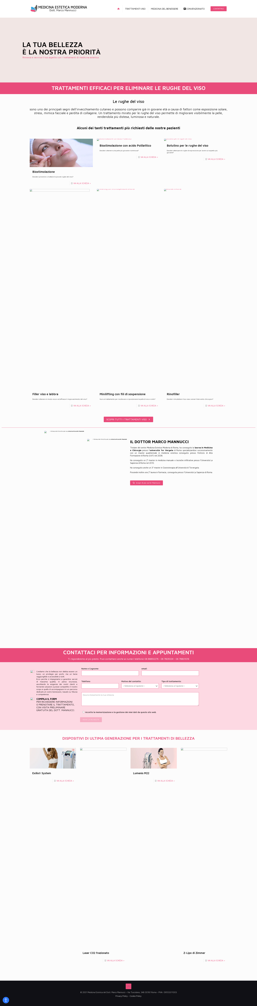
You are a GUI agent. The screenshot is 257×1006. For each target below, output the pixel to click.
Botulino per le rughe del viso (187, 145)
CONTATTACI (218, 8)
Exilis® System (41, 773)
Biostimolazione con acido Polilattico (125, 145)
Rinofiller (173, 394)
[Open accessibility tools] (6, 1000)
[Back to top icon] (128, 986)
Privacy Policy (122, 996)
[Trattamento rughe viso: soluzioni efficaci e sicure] (58, 9)
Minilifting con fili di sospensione (122, 394)
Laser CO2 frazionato (96, 952)
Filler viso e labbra (45, 394)
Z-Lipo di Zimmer (194, 952)
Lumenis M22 (141, 773)
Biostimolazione (43, 171)
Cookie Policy (135, 996)
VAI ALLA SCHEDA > (82, 183)
